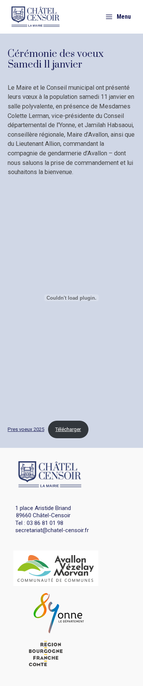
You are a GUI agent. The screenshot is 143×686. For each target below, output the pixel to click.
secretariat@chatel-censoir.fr (52, 530)
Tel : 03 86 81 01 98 (39, 523)
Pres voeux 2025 (26, 429)
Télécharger (68, 429)
